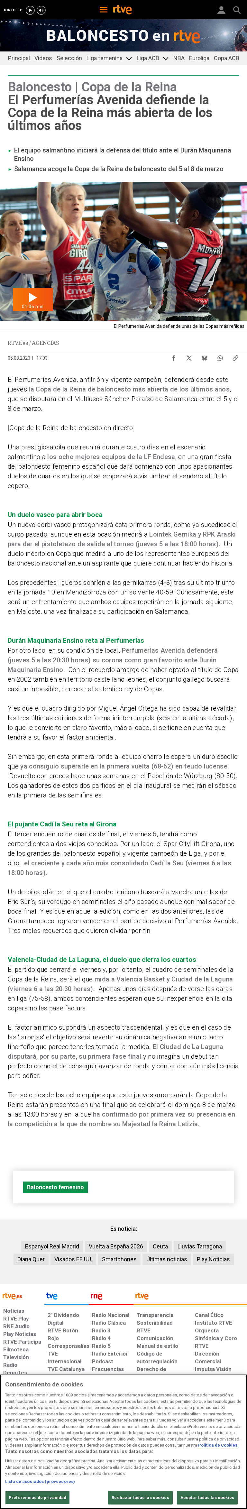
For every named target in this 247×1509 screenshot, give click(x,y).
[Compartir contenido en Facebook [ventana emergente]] (173, 356)
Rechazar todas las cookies (140, 1497)
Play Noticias (213, 1259)
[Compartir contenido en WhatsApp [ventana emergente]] (220, 356)
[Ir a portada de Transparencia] (190, 1297)
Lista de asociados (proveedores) (40, 1481)
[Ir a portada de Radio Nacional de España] (111, 1297)
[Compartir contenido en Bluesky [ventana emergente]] (204, 356)
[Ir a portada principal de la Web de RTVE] (22, 1295)
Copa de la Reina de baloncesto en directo (71, 428)
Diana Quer (31, 1259)
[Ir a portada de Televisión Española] (66, 1297)
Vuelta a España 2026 (116, 1246)
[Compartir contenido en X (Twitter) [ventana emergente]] (189, 356)
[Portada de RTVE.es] (122, 10)
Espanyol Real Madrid (52, 1246)
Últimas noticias (166, 1259)
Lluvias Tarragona (200, 1246)
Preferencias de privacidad (37, 1497)
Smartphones (119, 1259)
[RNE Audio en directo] (41, 10)
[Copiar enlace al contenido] (235, 356)
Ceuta (160, 1246)
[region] (123, 1441)
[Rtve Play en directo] (30, 10)
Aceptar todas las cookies (207, 1497)
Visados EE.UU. (73, 1259)
